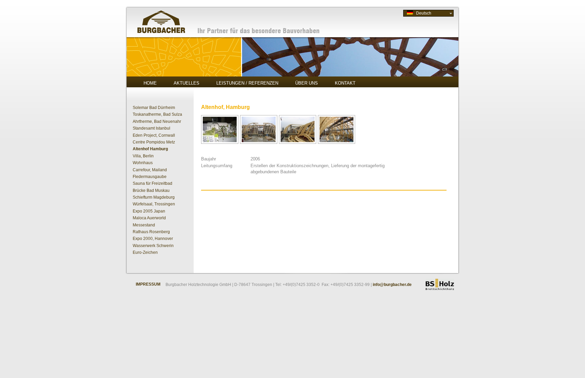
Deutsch (422, 13)
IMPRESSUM (148, 284)
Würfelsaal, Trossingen (154, 204)
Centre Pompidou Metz (154, 142)
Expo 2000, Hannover (153, 238)
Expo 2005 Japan (149, 211)
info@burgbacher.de (392, 284)
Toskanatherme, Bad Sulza (157, 114)
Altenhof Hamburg (150, 149)
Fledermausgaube (150, 176)
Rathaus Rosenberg (151, 231)
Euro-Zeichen (145, 252)
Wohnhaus (143, 162)
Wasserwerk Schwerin (153, 245)
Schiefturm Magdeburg (154, 197)
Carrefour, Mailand (150, 170)
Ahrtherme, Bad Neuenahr (157, 121)
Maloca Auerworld (149, 218)
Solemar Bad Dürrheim (154, 107)
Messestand (144, 225)
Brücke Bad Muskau (151, 190)
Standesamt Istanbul (151, 128)
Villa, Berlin (143, 156)
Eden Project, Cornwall (154, 135)
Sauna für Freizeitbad (152, 183)
